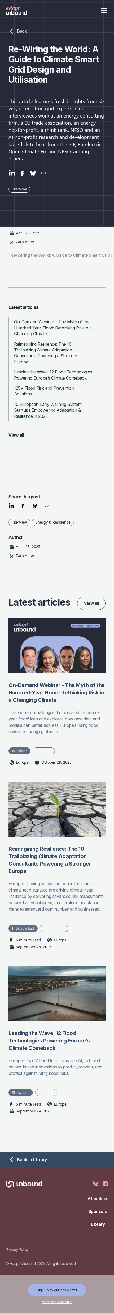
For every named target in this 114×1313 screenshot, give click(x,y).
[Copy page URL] (43, 174)
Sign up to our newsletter (57, 1290)
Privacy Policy (17, 1249)
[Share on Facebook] (22, 174)
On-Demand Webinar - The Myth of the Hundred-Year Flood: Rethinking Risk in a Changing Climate (52, 327)
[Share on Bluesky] (33, 174)
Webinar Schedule (57, 1302)
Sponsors (98, 1211)
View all (91, 603)
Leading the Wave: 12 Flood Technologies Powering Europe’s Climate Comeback (53, 374)
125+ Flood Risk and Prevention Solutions (44, 391)
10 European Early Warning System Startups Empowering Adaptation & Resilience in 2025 (47, 410)
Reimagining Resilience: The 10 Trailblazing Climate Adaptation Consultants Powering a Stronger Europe (45, 352)
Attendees (97, 1198)
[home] (22, 10)
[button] (103, 10)
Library (98, 1224)
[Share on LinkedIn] (11, 174)
